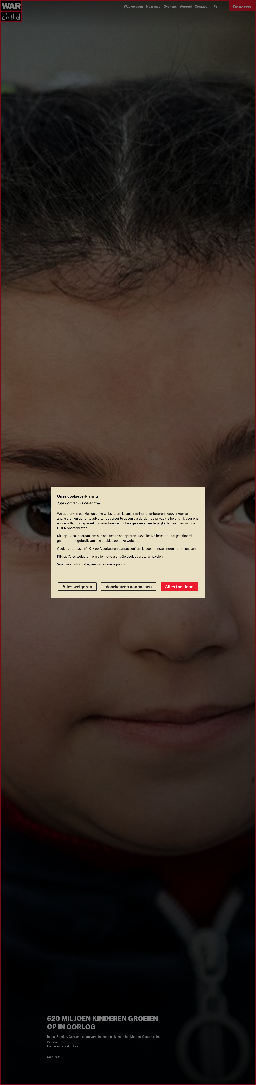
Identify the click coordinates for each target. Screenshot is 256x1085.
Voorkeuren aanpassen (128, 586)
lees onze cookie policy (108, 564)
